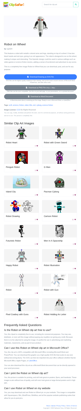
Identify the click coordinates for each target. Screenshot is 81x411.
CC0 (18, 110)
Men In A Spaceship (53, 241)
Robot (8, 290)
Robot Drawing (13, 216)
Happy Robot (12, 265)
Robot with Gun (51, 290)
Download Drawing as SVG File (41, 77)
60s (30, 105)
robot (26, 105)
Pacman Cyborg (51, 191)
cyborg (38, 105)
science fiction (47, 105)
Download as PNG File (41, 88)
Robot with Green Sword (55, 142)
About (48, 406)
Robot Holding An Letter (55, 314)
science (16, 105)
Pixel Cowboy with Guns (17, 314)
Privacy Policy (60, 406)
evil (34, 105)
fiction (21, 105)
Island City (11, 191)
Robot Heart (11, 142)
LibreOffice (33, 361)
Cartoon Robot (51, 216)
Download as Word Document (41, 96)
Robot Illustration (52, 265)
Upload (53, 406)
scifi (10, 105)
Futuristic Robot (13, 241)
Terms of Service (71, 406)
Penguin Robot (13, 167)
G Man (47, 167)
